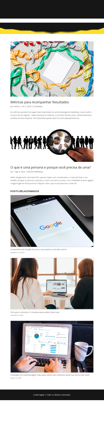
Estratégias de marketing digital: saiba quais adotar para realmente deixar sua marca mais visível (50, 375)
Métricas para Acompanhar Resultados (39, 102)
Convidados (38, 106)
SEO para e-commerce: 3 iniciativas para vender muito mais (34, 312)
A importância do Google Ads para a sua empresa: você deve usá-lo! (38, 249)
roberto (17, 106)
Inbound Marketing (34, 171)
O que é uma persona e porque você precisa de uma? (50, 167)
